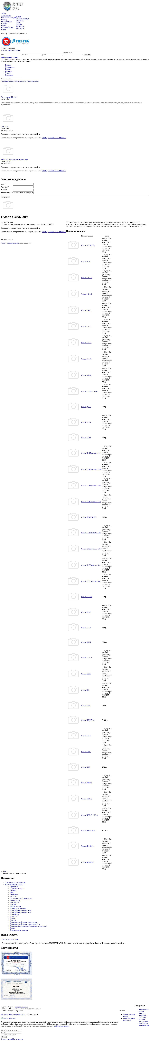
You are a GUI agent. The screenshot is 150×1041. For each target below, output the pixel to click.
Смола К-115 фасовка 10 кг (91, 469)
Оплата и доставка (142, 1016)
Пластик (13, 904)
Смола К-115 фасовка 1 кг (91, 453)
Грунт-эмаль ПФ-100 (8, 97)
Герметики (14, 886)
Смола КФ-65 (86, 735)
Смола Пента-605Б (88, 830)
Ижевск (4, 23)
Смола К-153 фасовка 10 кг (91, 549)
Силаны (13, 920)
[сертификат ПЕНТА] (16, 999)
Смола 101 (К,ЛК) (88, 245)
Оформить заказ (13, 243)
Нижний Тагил (7, 27)
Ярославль (20, 28)
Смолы (12, 928)
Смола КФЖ (86, 752)
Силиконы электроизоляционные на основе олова (28, 926)
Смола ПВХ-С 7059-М (89, 815)
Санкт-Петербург (22, 19)
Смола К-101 (86, 422)
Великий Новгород (8, 18)
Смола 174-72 (86, 326)
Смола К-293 (86, 674)
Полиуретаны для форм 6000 (20, 912)
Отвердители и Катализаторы (21, 898)
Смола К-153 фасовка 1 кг (91, 533)
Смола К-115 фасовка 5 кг (91, 502)
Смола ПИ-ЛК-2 (87, 862)
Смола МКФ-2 (86, 799)
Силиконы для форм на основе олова (23, 922)
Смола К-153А (86, 597)
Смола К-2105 (86, 658)
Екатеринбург (6, 21)
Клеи (12, 892)
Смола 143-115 (86, 294)
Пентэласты (14, 902)
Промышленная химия (13, 884)
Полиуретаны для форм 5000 (20, 910)
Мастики (13, 896)
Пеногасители (15, 900)
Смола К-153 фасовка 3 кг (91, 565)
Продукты (13, 916)
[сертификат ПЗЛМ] (16, 975)
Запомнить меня (9, 1035)
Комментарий (7, 192)
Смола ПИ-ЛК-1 (87, 846)
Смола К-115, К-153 (88, 517)
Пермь (3, 13)
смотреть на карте (21, 1007)
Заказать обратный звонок (11, 50)
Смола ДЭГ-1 (86, 407)
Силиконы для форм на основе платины (25, 924)
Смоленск (20, 21)
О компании (9, 67)
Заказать (87, 55)
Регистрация (18, 1039)
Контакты (9, 75)
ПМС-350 (4, 126)
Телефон (5, 187)
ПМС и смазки (15, 906)
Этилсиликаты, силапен (19, 930)
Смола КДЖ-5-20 (87, 720)
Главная (8, 65)
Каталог (8, 69)
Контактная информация (144, 1024)
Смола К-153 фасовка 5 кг (91, 581)
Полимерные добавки (18, 908)
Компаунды (14, 894)
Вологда (4, 20)
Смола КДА (85, 705)
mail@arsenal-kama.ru (9, 57)
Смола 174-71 (86, 310)
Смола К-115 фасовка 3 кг (91, 485)
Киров (3, 25)
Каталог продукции (143, 1020)
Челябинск (20, 26)
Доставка (8, 71)
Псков (18, 17)
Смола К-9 (85, 690)
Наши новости (142, 1012)
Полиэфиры (14, 914)
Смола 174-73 (86, 343)
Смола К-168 (86, 612)
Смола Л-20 (85, 767)
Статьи (8, 73)
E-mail (4, 190)
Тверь (18, 22)
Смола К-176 (86, 627)
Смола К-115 (86, 438)
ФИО (4, 184)
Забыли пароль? (7, 1039)
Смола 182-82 (86, 375)
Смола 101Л (85, 261)
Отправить (5, 197)
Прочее (12, 918)
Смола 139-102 (86, 278)
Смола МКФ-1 (86, 783)
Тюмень (19, 24)
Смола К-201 (86, 642)
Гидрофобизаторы (16, 888)
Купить (3, 243)
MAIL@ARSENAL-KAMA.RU (54, 138)
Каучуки (13, 890)
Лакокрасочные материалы (15, 883)
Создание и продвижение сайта (13, 1014)
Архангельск (6, 16)
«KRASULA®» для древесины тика (14, 159)
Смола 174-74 (86, 359)
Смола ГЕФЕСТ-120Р (89, 391)
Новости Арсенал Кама (9, 939)
